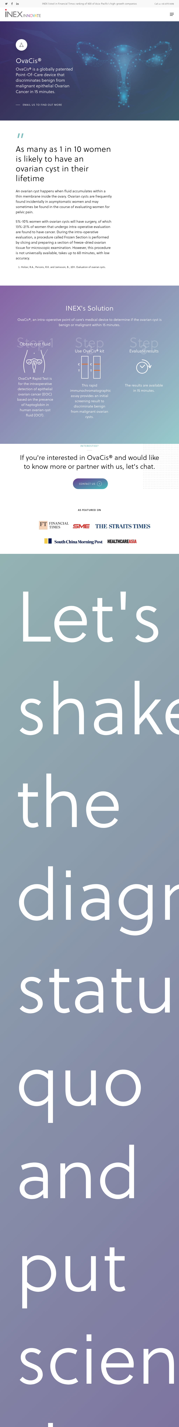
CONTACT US (87, 484)
